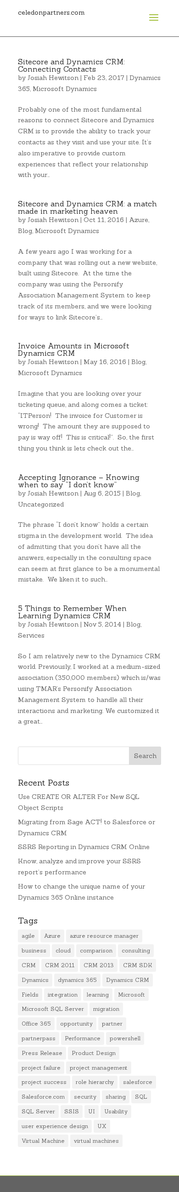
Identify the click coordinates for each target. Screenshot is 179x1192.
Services (31, 635)
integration (63, 994)
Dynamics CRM (127, 979)
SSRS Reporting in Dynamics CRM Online (84, 847)
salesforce (137, 1081)
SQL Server (38, 1111)
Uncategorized (41, 504)
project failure (41, 1067)
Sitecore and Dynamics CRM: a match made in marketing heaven (87, 207)
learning (98, 994)
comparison (96, 950)
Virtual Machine (43, 1140)
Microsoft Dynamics (65, 89)
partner (112, 1023)
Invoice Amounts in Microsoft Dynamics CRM (73, 349)
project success (44, 1081)
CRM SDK (137, 965)
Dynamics (35, 979)
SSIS (71, 1111)
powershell (125, 1038)
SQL (141, 1096)
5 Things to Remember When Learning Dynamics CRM (72, 612)
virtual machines (96, 1140)
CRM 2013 (99, 965)
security (85, 1096)
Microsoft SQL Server (53, 1008)
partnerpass (39, 1038)
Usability (116, 1111)
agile (28, 935)
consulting (136, 950)
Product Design (94, 1052)
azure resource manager (104, 935)
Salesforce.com (43, 1096)
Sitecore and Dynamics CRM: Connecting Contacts (71, 65)
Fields (30, 994)
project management (99, 1067)
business (34, 950)
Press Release (42, 1052)
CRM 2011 (59, 965)
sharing (116, 1096)
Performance (83, 1038)
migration (106, 1008)
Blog (25, 231)
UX (101, 1126)
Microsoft (131, 994)
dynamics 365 (77, 979)
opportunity (76, 1023)
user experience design (55, 1126)
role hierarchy (95, 1081)
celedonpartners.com (51, 12)
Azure (138, 220)
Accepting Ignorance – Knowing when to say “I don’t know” (79, 481)
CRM (29, 965)
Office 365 (36, 1023)
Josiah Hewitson (53, 78)
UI (91, 1111)
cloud (63, 950)
